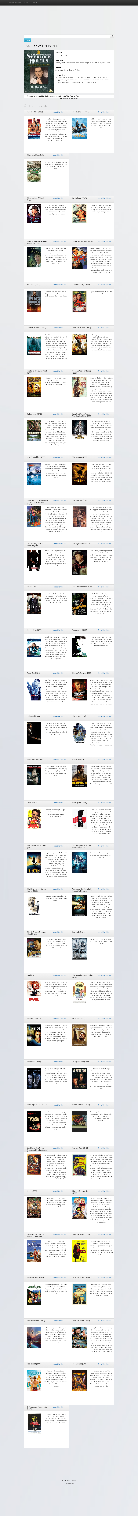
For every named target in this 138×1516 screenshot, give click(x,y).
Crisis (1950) (32, 802)
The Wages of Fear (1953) (37, 1105)
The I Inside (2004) (34, 1018)
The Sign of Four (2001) (81, 543)
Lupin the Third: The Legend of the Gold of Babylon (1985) (37, 502)
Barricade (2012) (78, 932)
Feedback (34, 3)
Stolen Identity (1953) (81, 284)
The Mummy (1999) (80, 457)
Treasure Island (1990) (81, 1320)
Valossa (66, 1480)
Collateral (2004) (33, 716)
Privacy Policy (69, 1484)
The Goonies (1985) (79, 1364)
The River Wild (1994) (80, 112)
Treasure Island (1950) (81, 1234)
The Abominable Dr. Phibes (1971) (82, 976)
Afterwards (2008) (34, 1061)
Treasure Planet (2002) (36, 1320)
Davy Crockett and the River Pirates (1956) (35, 1235)
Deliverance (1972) (34, 414)
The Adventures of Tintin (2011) (36, 847)
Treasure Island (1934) (81, 1277)
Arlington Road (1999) (80, 1061)
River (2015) (32, 587)
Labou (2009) (32, 1191)
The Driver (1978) (79, 716)
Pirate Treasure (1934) (81, 1105)
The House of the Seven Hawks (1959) (36, 890)
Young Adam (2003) (79, 630)
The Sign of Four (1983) (36, 155)
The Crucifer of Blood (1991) (35, 199)
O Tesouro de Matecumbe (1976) (37, 1408)
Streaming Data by (65, 98)
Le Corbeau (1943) (79, 198)
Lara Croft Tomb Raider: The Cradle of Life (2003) (82, 415)
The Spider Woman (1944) (82, 587)
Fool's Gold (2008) (34, 1364)
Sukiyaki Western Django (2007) (82, 372)
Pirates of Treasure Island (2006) (37, 372)
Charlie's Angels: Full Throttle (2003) (35, 544)
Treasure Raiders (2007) (81, 327)
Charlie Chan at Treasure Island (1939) (36, 933)
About (26, 3)
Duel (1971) (31, 975)
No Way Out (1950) (79, 802)
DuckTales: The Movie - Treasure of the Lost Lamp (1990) (37, 1150)
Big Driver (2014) (33, 284)
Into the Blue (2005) (35, 112)
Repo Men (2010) (33, 673)
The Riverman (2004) (35, 759)
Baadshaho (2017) (79, 759)
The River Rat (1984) (80, 500)
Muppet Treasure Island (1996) (81, 1192)
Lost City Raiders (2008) (36, 457)
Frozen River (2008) (34, 630)
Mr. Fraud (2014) (78, 1018)
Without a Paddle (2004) (36, 327)
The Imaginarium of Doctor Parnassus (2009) (82, 847)
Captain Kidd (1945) (80, 1148)
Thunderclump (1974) (35, 1277)
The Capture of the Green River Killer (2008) (37, 242)
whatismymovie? (14, 2)
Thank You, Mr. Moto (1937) (82, 241)
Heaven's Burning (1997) (82, 673)
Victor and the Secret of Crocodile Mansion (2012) (82, 890)
